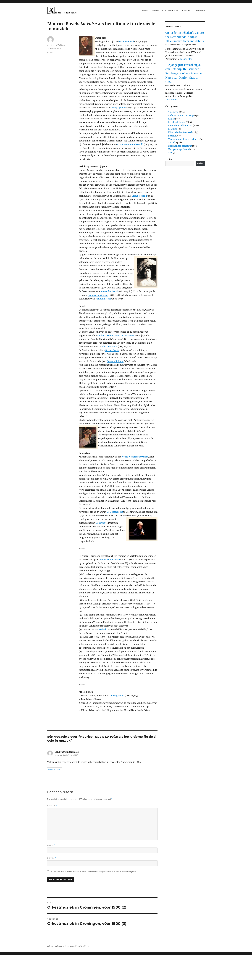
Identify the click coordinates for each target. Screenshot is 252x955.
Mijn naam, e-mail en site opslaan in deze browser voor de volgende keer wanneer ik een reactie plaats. (93, 871)
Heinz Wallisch (58, 45)
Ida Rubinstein (103, 298)
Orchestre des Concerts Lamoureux (116, 335)
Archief (155, 10)
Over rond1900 (170, 10)
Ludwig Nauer (117, 695)
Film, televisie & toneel (180, 132)
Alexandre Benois (109, 291)
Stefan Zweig (112, 350)
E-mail (51, 858)
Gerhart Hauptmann (109, 559)
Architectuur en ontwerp (181, 115)
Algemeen (173, 112)
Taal (170, 152)
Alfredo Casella (109, 346)
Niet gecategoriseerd (179, 149)
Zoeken (169, 159)
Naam (51, 845)
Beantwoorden (54, 769)
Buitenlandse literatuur (180, 125)
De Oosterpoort (115, 512)
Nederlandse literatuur (180, 145)
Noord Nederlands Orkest (135, 456)
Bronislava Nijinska (98, 295)
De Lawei (100, 523)
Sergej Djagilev (118, 107)
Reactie (52, 805)
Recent (144, 10)
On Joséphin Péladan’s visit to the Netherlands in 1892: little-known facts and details (184, 37)
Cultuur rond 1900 (54, 946)
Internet (172, 135)
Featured (172, 129)
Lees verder (186, 59)
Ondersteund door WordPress (77, 946)
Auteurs (186, 10)
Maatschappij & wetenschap (182, 139)
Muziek (50, 52)
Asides (171, 118)
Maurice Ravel (126, 41)
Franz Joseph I (139, 195)
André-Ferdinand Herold (130, 144)
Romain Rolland (115, 361)
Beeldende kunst (176, 122)
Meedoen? (199, 10)
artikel (102, 629)
